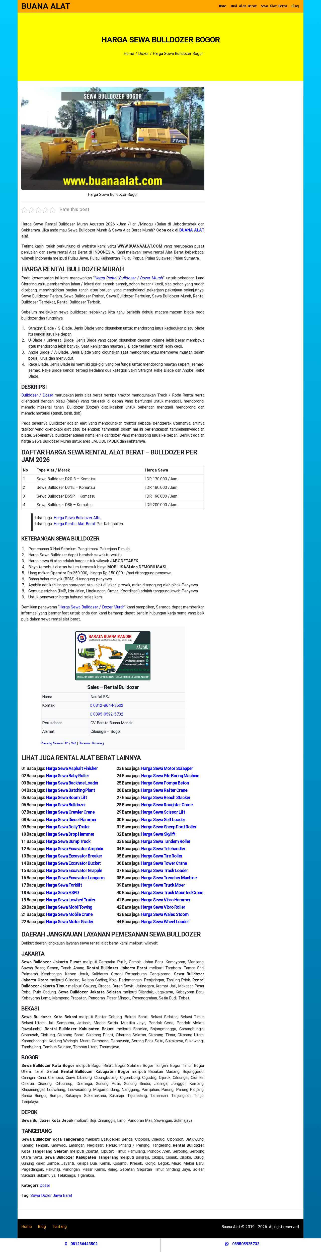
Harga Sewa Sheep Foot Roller (168, 826)
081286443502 (83, 1243)
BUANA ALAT (191, 230)
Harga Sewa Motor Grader (69, 921)
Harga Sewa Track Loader (164, 870)
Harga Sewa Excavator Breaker (74, 855)
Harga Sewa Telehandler (163, 848)
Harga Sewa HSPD (62, 892)
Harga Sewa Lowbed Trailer (70, 899)
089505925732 (245, 1243)
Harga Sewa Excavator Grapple (74, 870)
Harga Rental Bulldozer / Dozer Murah (129, 278)
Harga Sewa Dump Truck (68, 841)
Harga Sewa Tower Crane (164, 863)
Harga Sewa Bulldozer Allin (77, 517)
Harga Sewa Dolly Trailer (68, 826)
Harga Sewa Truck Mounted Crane (172, 892)
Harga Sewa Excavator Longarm (75, 877)
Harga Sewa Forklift (64, 885)
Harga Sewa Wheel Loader (165, 921)
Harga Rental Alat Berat (75, 523)
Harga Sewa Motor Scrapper (167, 768)
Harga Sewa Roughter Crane (167, 804)
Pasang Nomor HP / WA (58, 743)
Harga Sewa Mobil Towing (69, 907)
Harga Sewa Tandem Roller (165, 841)
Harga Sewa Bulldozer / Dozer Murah (91, 607)
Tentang (59, 1226)
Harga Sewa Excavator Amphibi (74, 848)
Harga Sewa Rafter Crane (164, 790)
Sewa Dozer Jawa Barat (51, 1195)
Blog (294, 6)
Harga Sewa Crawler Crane (70, 812)
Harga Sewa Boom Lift (66, 797)
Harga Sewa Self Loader (163, 819)
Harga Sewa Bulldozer (66, 804)
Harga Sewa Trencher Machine (169, 877)
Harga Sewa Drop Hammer (70, 834)
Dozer (45, 1185)
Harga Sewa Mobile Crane (69, 914)
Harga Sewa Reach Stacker (165, 797)
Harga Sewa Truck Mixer (163, 885)
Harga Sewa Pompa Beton (165, 783)
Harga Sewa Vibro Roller (163, 907)
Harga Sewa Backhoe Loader (72, 783)
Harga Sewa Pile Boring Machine (170, 775)
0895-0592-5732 (107, 714)
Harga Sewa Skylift (158, 834)
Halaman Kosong (91, 743)
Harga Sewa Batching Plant (70, 790)
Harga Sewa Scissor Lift (163, 812)
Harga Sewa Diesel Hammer (71, 819)
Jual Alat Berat (243, 6)
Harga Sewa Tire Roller (161, 855)
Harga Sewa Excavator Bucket (73, 863)
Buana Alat (45, 6)
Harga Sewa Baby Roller (67, 775)
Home (222, 6)
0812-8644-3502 (107, 705)
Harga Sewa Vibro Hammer (166, 899)
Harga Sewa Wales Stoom (165, 914)
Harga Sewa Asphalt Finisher (72, 768)
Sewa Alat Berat (274, 6)
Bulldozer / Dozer (37, 395)
